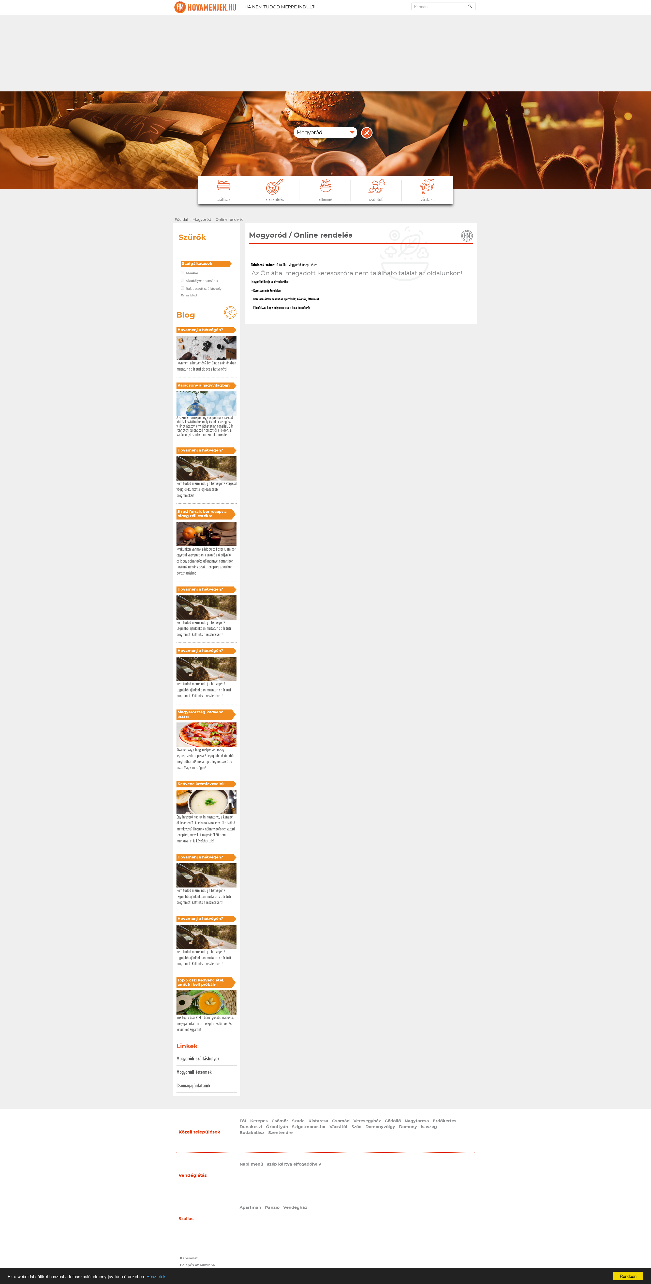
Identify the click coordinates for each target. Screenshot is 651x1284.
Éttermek (325, 199)
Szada (298, 1121)
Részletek (156, 1276)
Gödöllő (393, 1121)
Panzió (272, 1208)
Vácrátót (339, 1127)
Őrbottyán (277, 1127)
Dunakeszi (251, 1127)
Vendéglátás (193, 1175)
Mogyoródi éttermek (194, 1072)
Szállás (186, 1219)
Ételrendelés (275, 199)
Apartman (250, 1208)
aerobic (192, 273)
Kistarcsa (318, 1121)
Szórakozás (427, 199)
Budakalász (252, 1133)
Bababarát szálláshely (203, 289)
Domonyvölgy (380, 1127)
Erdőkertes (444, 1121)
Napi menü (251, 1164)
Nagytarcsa (417, 1121)
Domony (408, 1127)
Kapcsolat (189, 1258)
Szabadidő (376, 199)
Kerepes (259, 1121)
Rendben (628, 1276)
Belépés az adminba (197, 1265)
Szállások (223, 199)
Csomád (341, 1121)
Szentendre (280, 1133)
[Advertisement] (325, 53)
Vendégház (295, 1208)
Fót (243, 1121)
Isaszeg (429, 1127)
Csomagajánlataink (193, 1085)
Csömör (280, 1121)
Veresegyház (367, 1121)
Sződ (356, 1127)
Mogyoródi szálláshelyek (197, 1058)
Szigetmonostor (309, 1127)
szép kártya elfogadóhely (294, 1164)
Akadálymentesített (202, 281)
